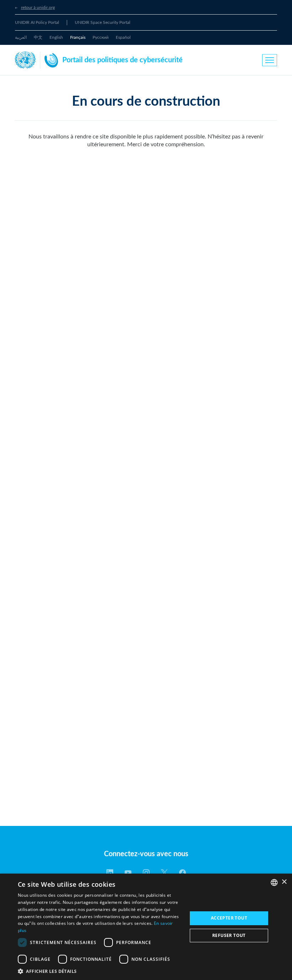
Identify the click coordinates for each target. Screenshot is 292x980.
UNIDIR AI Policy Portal (37, 22)
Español (123, 37)
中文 (38, 37)
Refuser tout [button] (229, 935)
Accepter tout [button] (229, 918)
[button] (100, 971)
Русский (101, 37)
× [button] (284, 882)
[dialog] (146, 927)
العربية (21, 37)
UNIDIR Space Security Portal (102, 22)
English (56, 37)
